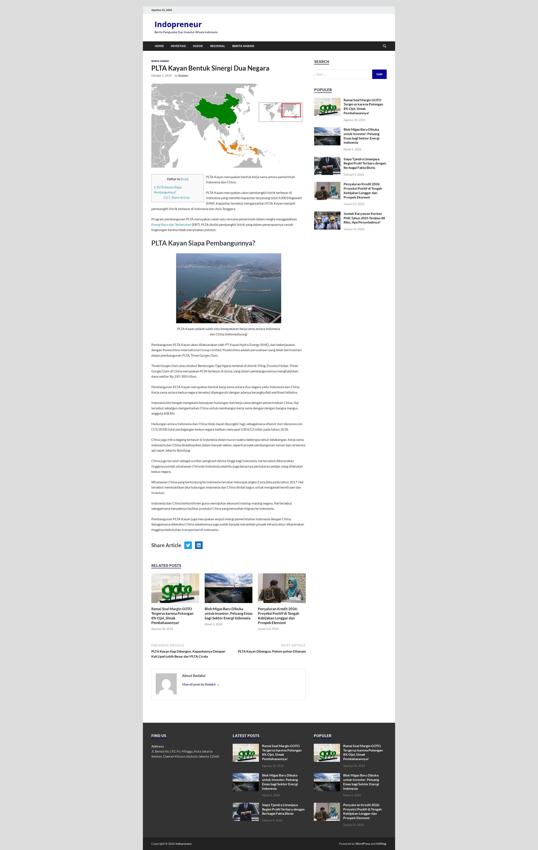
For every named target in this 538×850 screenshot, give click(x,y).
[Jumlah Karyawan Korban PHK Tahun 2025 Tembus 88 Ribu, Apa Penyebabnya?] (327, 214)
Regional (217, 46)
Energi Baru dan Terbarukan (171, 224)
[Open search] (384, 46)
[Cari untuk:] (350, 74)
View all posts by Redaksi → (201, 684)
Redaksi (183, 75)
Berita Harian (243, 46)
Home (159, 46)
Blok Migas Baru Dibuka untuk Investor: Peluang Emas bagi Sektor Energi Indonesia (228, 613)
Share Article (176, 197)
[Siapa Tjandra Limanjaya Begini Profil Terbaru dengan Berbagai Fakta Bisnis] (327, 159)
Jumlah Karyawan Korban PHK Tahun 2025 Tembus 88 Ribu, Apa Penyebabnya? (364, 218)
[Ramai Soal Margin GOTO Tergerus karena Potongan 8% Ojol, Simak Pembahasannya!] (175, 589)
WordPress (362, 843)
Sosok (198, 46)
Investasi (178, 46)
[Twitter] (188, 545)
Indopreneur (178, 24)
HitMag (381, 843)
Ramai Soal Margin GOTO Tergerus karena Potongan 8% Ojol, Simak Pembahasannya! (172, 616)
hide (184, 179)
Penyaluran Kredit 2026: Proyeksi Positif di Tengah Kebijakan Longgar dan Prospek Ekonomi (278, 616)
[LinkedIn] (199, 545)
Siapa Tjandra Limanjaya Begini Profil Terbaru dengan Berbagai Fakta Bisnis (365, 163)
